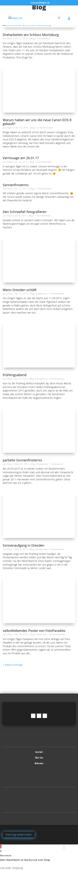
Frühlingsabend (14, 375)
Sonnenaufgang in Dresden (23, 545)
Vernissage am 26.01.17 (21, 158)
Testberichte (40, 634)
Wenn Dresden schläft (19, 290)
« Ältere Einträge (13, 665)
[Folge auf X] (45, 716)
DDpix (9, 38)
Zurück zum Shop (39, 860)
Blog (32, 38)
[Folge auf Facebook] (33, 716)
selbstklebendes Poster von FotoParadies (34, 630)
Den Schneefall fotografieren (24, 212)
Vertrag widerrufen (19, 835)
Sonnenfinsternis (16, 185)
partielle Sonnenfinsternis (22, 460)
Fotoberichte (41, 293)
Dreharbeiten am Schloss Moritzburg (31, 34)
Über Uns (39, 757)
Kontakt (39, 752)
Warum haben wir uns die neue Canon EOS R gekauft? (37, 122)
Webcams (39, 763)
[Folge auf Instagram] (39, 716)
